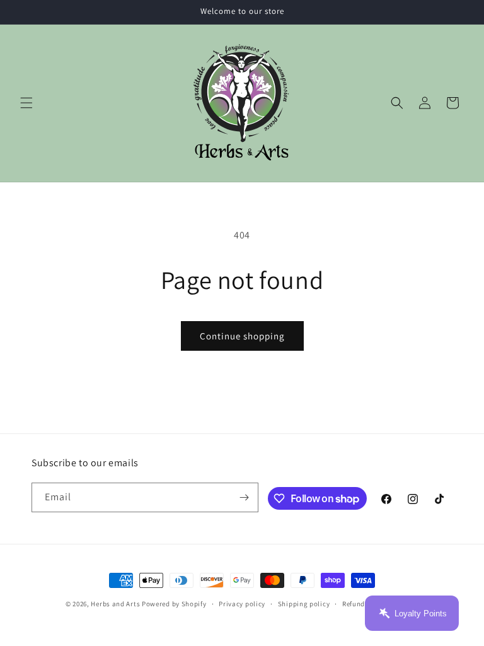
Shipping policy (304, 603)
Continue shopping (242, 336)
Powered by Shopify (174, 603)
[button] (26, 103)
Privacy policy (242, 603)
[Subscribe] (244, 497)
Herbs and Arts (115, 603)
